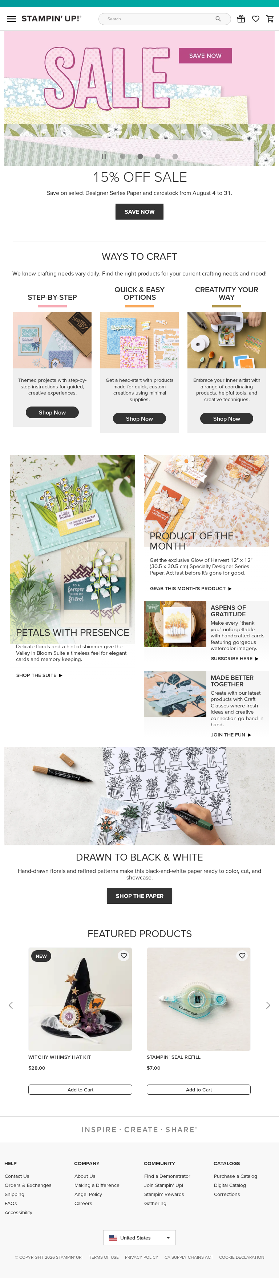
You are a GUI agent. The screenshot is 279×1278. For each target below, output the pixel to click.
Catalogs (227, 1163)
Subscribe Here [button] (231, 656)
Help (10, 1163)
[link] (255, 19)
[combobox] (164, 19)
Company (87, 1163)
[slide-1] (140, 154)
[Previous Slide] (11, 1010)
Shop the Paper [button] (139, 893)
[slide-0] (123, 154)
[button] (241, 19)
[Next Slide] (267, 1010)
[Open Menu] (11, 19)
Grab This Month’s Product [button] (139, 209)
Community (159, 1163)
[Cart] (270, 19)
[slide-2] (157, 154)
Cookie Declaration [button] (241, 1257)
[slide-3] (175, 154)
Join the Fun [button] (228, 732)
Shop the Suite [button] (36, 673)
